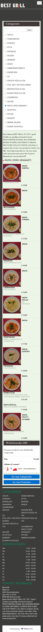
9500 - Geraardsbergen (27, 468)
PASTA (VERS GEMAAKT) (17, 105)
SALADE (10, 101)
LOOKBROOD (12, 97)
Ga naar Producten (22, 482)
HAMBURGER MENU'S (16, 68)
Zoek (29, 30)
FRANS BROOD (13, 39)
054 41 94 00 (11, 594)
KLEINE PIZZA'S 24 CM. (16, 93)
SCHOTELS (11, 110)
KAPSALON (11, 51)
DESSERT (11, 118)
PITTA (9, 47)
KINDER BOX (12, 72)
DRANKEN (11, 60)
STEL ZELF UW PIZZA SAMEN (19, 85)
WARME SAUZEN (14, 122)
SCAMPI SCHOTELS (15, 126)
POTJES (10, 114)
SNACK (10, 64)
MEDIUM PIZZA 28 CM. (16, 89)
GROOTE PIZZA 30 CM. (16, 80)
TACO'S (10, 34)
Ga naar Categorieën (22, 476)
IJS (8, 76)
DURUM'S (11, 43)
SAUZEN (10, 55)
